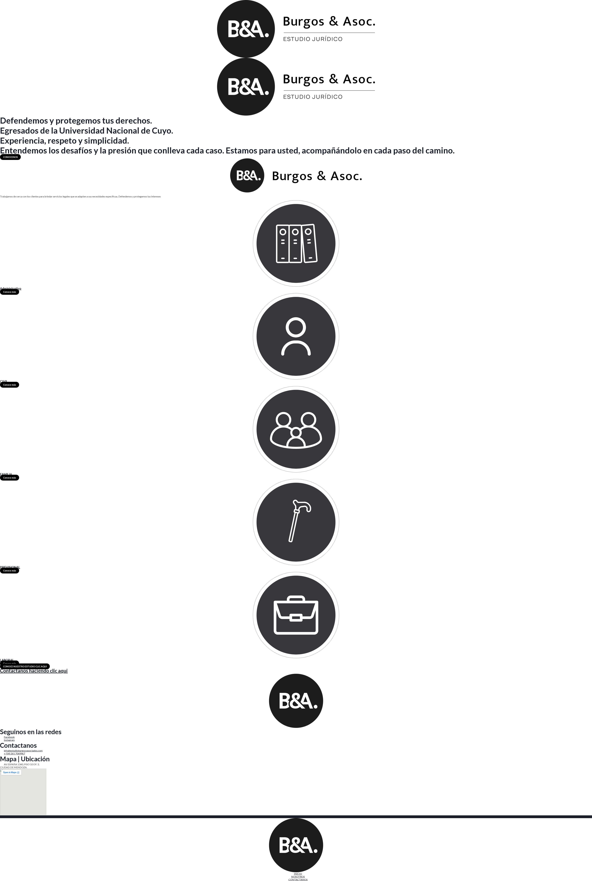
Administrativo (10, 288)
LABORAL (7, 660)
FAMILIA (6, 474)
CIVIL (4, 381)
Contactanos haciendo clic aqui (34, 671)
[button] (10, 157)
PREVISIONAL (10, 567)
